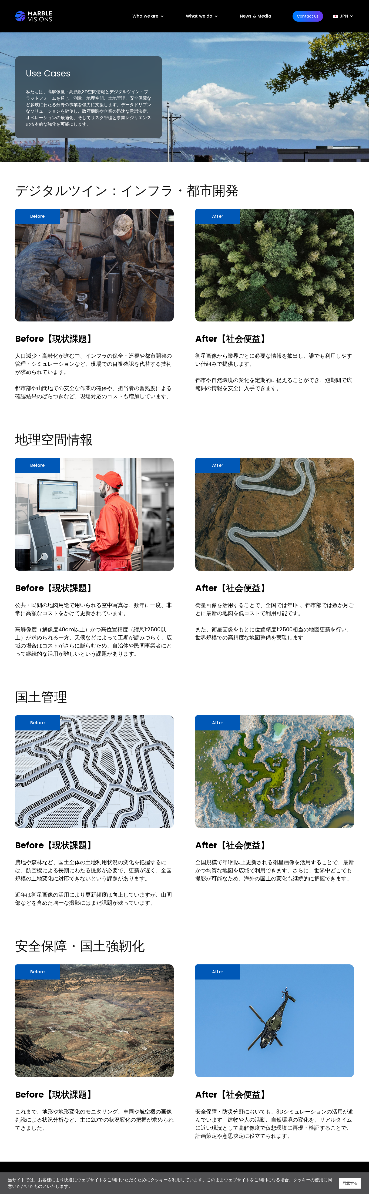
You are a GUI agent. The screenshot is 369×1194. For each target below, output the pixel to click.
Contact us (307, 16)
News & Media (255, 16)
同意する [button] (350, 1183)
